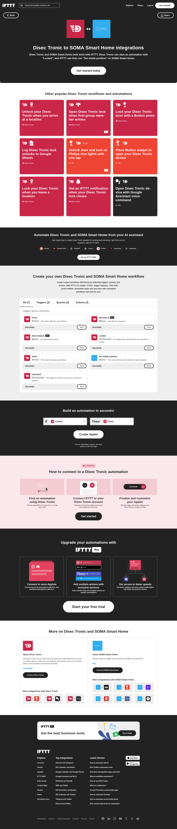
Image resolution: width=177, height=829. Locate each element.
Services (40, 763)
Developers (41, 819)
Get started (164, 5)
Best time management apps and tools (105, 772)
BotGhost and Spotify (64, 781)
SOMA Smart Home (92, 47)
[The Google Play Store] (133, 764)
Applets (40, 772)
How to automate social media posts (104, 799)
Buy (94, 663)
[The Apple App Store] (133, 758)
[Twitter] (126, 818)
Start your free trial (88, 607)
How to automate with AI (99, 763)
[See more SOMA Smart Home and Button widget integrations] (123, 687)
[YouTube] (120, 818)
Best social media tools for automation (105, 804)
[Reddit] (138, 818)
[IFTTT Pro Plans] (112, 317)
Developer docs (43, 799)
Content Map (42, 785)
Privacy (84, 819)
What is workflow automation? (101, 776)
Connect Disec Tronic (35, 675)
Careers (52, 819)
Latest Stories (97, 758)
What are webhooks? (98, 785)
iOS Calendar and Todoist (65, 794)
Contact (76, 819)
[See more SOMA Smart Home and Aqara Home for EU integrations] (123, 699)
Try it (82, 327)
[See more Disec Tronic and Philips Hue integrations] (74, 699)
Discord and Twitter (63, 804)
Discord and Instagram (64, 763)
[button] (88, 516)
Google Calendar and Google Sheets (70, 772)
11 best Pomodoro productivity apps (104, 790)
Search (40, 790)
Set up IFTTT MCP (88, 257)
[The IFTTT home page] (9, 5)
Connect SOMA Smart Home (108, 670)
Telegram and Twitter (64, 799)
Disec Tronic (47, 47)
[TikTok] (132, 818)
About (91, 819)
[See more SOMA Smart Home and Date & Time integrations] (144, 699)
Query (103, 321)
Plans (140, 5)
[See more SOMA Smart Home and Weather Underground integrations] (102, 687)
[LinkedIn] (109, 818)
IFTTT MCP (41, 776)
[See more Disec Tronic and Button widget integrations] (32, 699)
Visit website (28, 668)
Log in (150, 5)
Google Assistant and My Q (66, 776)
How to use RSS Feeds (99, 781)
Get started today (88, 70)
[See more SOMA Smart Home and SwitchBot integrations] (102, 699)
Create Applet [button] (88, 434)
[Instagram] (114, 818)
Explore (129, 5)
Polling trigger (106, 339)
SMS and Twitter (62, 785)
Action (36, 321)
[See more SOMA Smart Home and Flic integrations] (144, 687)
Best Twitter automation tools (101, 767)
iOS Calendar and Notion (65, 767)
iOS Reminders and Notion (66, 790)
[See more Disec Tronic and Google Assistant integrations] (53, 699)
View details (29, 327)
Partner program (63, 819)
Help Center (42, 781)
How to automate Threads (100, 794)
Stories (40, 767)
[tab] (26, 302)
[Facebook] (103, 818)
